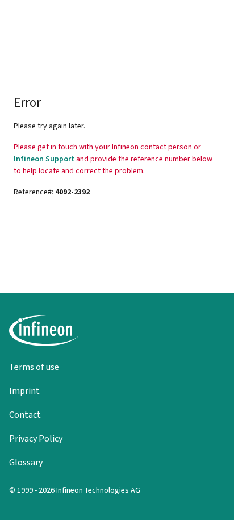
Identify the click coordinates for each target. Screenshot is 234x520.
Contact (25, 415)
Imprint (24, 391)
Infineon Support (44, 158)
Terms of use (34, 367)
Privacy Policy (35, 438)
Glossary (26, 462)
